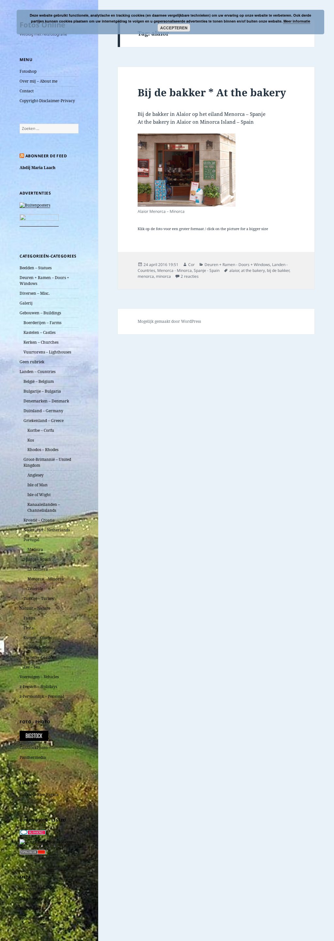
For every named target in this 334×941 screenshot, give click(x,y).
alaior (234, 270)
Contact (27, 91)
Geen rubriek (32, 362)
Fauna (29, 618)
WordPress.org (33, 918)
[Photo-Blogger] (46, 841)
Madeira (35, 549)
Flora (28, 628)
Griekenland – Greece (43, 420)
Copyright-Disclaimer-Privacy (47, 100)
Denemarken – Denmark (46, 401)
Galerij (26, 303)
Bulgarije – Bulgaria (42, 391)
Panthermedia (33, 757)
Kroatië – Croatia (39, 520)
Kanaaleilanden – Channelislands (43, 507)
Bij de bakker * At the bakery (212, 92)
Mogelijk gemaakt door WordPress (169, 321)
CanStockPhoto (34, 747)
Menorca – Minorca (45, 579)
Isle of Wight (39, 494)
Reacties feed (31, 908)
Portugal (31, 539)
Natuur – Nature (35, 608)
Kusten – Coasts (37, 637)
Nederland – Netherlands (46, 530)
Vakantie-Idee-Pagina (39, 794)
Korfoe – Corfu (40, 430)
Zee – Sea (31, 667)
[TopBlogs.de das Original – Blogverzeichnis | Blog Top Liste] (33, 852)
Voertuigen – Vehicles (39, 677)
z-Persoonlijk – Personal (42, 696)
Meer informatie (296, 21)
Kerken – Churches (40, 342)
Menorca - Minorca (174, 270)
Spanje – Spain (37, 559)
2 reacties (190, 276)
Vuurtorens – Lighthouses (47, 352)
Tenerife (35, 588)
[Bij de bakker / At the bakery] (186, 170)
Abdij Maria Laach (37, 167)
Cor (191, 264)
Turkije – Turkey (38, 598)
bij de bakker (278, 270)
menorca (146, 276)
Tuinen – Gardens (39, 657)
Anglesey (35, 475)
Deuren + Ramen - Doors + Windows (237, 264)
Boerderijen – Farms (42, 322)
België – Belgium (38, 381)
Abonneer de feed (46, 156)
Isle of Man (37, 485)
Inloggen (28, 889)
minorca (163, 276)
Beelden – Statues (36, 268)
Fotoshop (28, 71)
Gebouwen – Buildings (40, 313)
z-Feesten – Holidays (38, 686)
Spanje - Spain (207, 270)
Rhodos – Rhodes (42, 449)
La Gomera (37, 569)
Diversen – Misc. (35, 293)
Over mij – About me (38, 81)
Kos (30, 440)
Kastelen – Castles (39, 332)
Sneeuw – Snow (38, 647)
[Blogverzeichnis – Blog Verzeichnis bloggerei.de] (33, 832)
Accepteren (174, 28)
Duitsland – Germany (43, 411)
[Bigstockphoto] (34, 735)
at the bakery (253, 270)
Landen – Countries (37, 371)
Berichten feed (33, 899)
